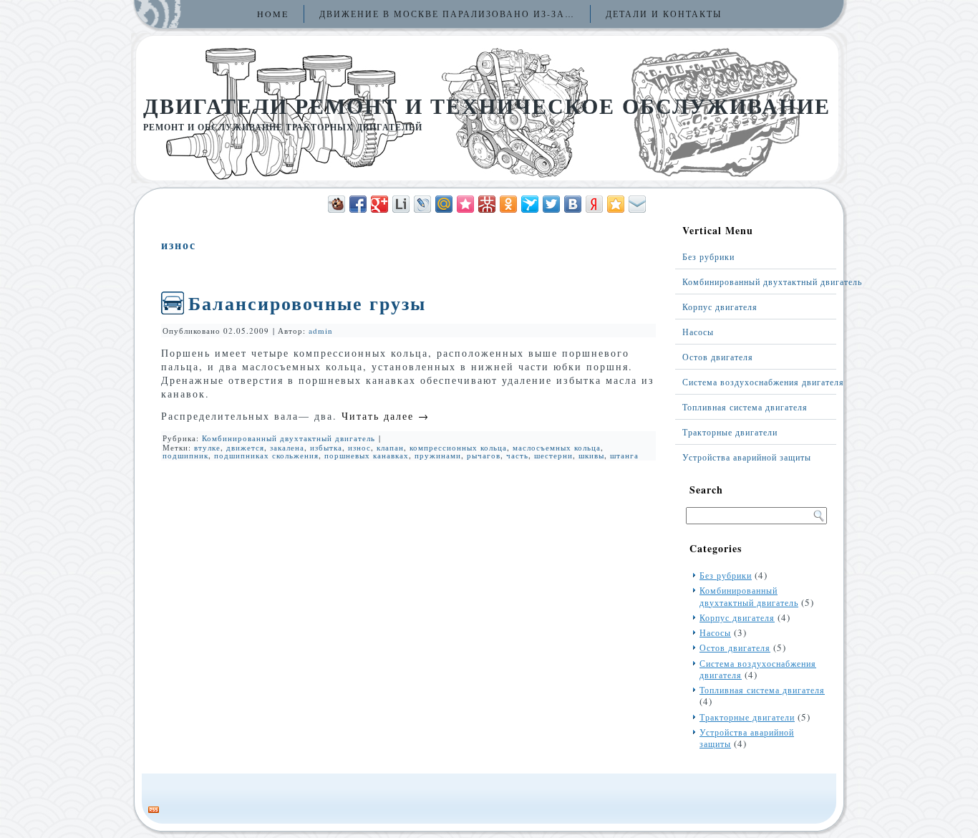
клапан (390, 447)
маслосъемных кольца (557, 447)
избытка (326, 447)
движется (245, 447)
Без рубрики (708, 256)
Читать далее (386, 416)
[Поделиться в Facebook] (358, 204)
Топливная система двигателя (745, 407)
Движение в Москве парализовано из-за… (447, 13)
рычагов (483, 455)
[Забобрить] (336, 204)
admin (321, 330)
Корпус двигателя (719, 306)
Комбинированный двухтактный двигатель (288, 438)
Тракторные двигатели (730, 432)
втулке (207, 447)
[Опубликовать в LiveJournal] (422, 204)
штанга (624, 455)
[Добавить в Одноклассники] (508, 204)
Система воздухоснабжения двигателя (759, 381)
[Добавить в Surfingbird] (529, 204)
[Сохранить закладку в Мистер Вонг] (486, 204)
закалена (287, 447)
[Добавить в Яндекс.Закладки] (594, 204)
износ (359, 447)
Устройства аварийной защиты (746, 457)
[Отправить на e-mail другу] (637, 204)
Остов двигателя (717, 356)
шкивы (591, 455)
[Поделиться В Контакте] (572, 204)
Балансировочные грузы (307, 303)
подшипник (185, 455)
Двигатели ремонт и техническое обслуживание (487, 105)
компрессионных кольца (458, 447)
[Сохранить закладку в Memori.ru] (465, 204)
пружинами (438, 455)
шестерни (553, 455)
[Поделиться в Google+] (379, 204)
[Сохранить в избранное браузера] (615, 204)
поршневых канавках (366, 455)
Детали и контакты (664, 13)
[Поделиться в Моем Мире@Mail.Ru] (443, 204)
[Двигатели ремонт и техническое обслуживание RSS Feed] (153, 809)
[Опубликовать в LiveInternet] (401, 204)
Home (273, 13)
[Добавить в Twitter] (551, 204)
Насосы (698, 331)
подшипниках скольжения (266, 455)
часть (517, 455)
